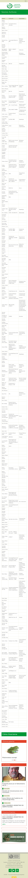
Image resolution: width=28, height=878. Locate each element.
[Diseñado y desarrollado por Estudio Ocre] (14, 877)
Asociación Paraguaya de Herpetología (14, 867)
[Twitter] (13, 870)
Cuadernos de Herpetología (14, 860)
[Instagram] (17, 870)
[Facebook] (10, 870)
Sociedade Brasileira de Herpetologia (14, 865)
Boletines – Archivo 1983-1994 (14, 863)
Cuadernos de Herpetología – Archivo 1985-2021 (14, 862)
